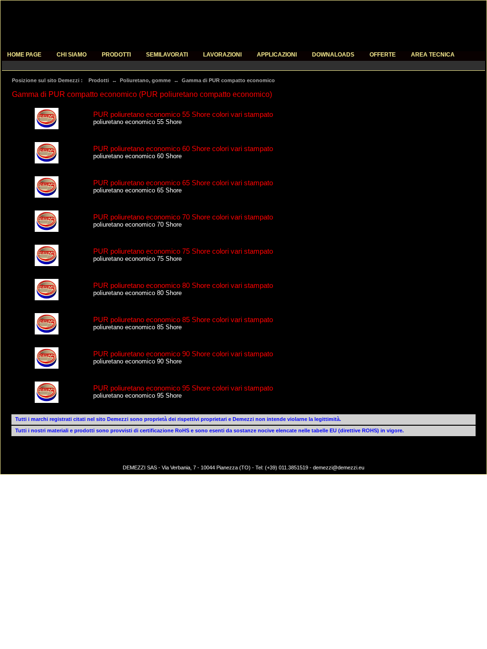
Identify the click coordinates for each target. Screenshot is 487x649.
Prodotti (98, 80)
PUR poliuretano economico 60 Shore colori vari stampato (183, 148)
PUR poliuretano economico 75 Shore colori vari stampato (183, 251)
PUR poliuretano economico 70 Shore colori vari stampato (183, 217)
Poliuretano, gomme (145, 80)
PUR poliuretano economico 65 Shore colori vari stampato (183, 183)
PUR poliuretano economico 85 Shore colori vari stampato (183, 319)
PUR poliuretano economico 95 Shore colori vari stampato (183, 388)
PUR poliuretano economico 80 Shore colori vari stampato (183, 285)
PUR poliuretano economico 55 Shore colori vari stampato (183, 114)
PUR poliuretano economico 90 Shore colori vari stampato (183, 354)
